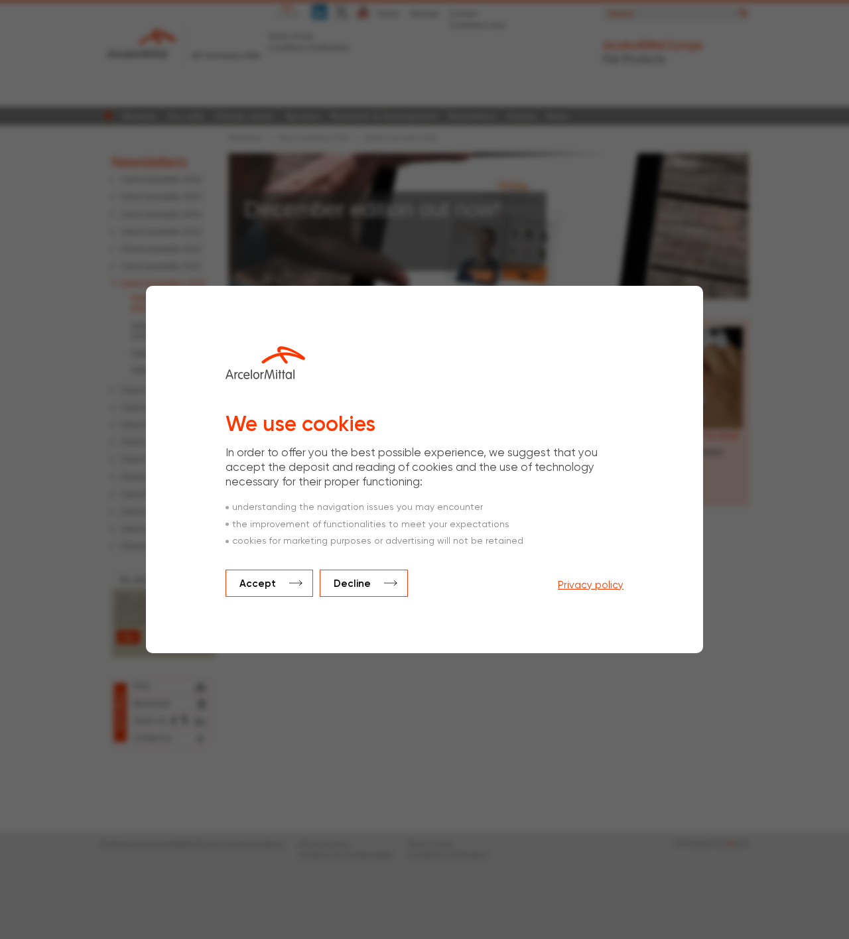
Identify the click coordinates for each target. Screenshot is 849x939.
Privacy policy (590, 585)
